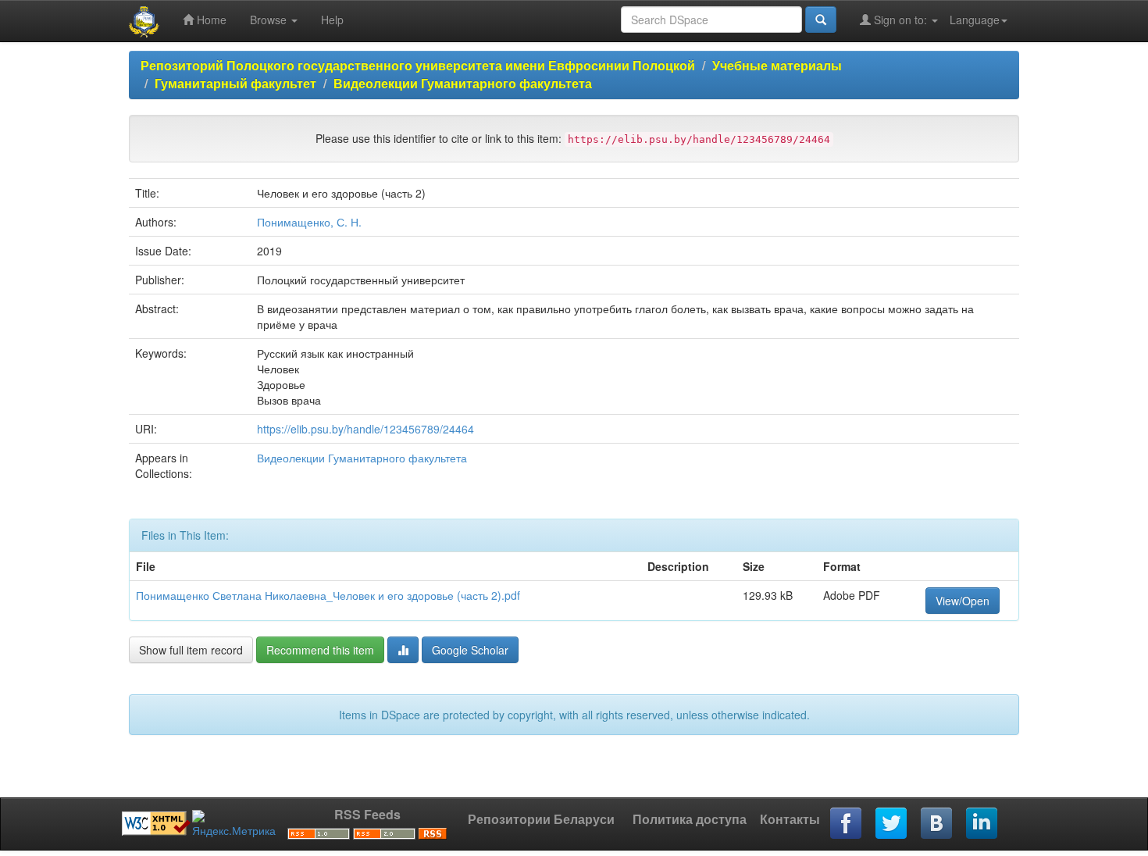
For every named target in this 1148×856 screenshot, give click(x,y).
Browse (270, 19)
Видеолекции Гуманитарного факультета (462, 83)
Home (210, 19)
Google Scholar (470, 650)
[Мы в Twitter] (891, 824)
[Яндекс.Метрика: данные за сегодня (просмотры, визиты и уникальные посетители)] (234, 824)
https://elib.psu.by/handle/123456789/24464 (365, 429)
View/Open (962, 600)
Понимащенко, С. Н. (309, 222)
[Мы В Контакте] (937, 824)
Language (975, 19)
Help (332, 19)
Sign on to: (900, 19)
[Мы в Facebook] (846, 824)
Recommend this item (320, 650)
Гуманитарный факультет (235, 83)
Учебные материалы (777, 65)
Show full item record (191, 650)
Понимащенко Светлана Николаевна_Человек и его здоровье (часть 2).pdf (328, 595)
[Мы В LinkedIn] (982, 824)
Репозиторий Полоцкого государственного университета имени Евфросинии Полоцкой (418, 65)
